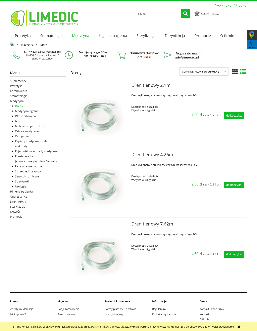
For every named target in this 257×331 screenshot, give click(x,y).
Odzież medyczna (27, 131)
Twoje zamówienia (68, 309)
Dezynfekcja (18, 201)
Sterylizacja (17, 206)
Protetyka (16, 86)
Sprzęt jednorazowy (28, 171)
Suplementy (18, 81)
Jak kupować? (18, 314)
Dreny (19, 106)
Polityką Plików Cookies (105, 326)
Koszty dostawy (114, 314)
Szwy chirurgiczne (27, 176)
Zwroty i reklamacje (21, 309)
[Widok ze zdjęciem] (235, 71)
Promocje (16, 216)
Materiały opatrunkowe (30, 126)
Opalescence (18, 196)
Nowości (15, 211)
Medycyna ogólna (27, 111)
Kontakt (204, 314)
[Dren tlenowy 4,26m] (100, 183)
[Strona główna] (44, 17)
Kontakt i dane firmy (212, 309)
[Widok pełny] (243, 71)
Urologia (20, 186)
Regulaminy (159, 309)
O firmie (204, 319)
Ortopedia (22, 136)
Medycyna (17, 101)
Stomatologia (19, 96)
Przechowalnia (66, 314)
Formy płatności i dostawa (120, 309)
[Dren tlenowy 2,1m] (100, 113)
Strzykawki (22, 181)
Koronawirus (18, 91)
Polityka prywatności (164, 314)
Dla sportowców (25, 116)
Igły (17, 121)
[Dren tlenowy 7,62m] (100, 252)
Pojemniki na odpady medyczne (36, 151)
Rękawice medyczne (28, 166)
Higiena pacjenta (21, 191)
